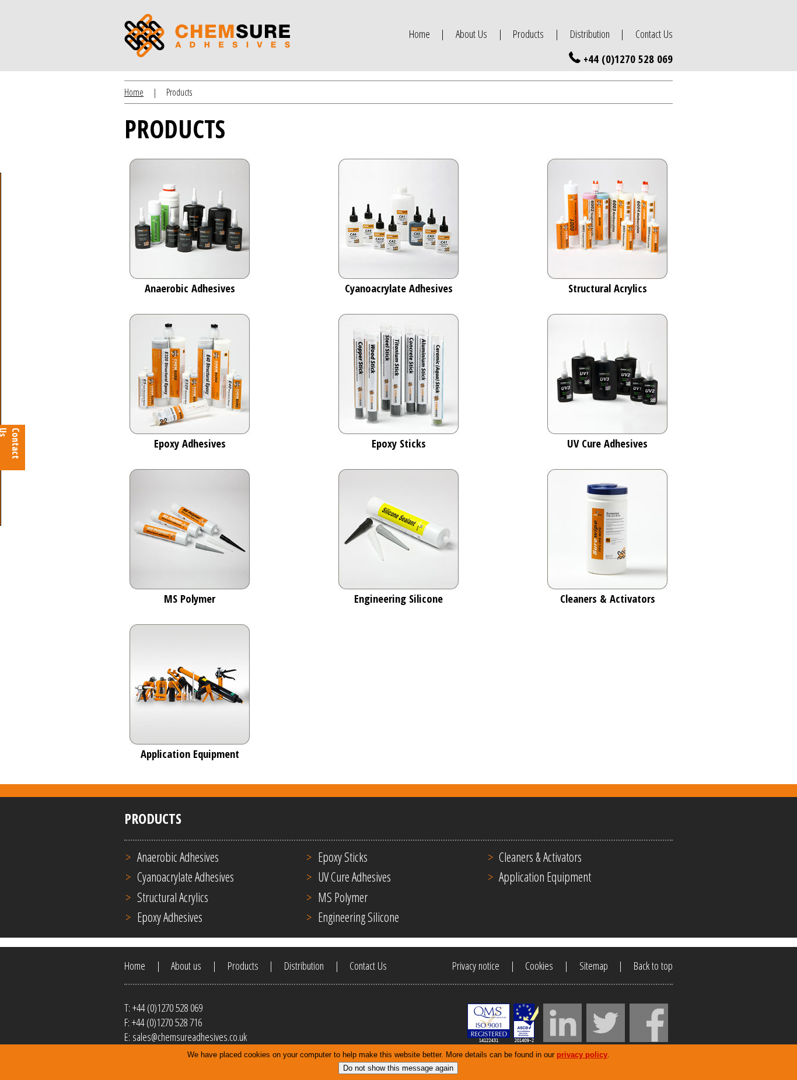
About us (186, 965)
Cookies (539, 965)
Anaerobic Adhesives (178, 856)
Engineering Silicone (358, 916)
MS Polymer (343, 897)
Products (528, 33)
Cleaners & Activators (540, 856)
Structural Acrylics (172, 897)
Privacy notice (475, 965)
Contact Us (654, 33)
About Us (471, 33)
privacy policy (582, 1054)
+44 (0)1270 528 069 (628, 58)
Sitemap (593, 965)
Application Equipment (545, 876)
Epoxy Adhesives (169, 916)
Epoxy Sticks (343, 856)
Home (419, 33)
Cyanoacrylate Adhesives (185, 876)
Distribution (590, 33)
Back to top (653, 965)
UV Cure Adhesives (354, 876)
